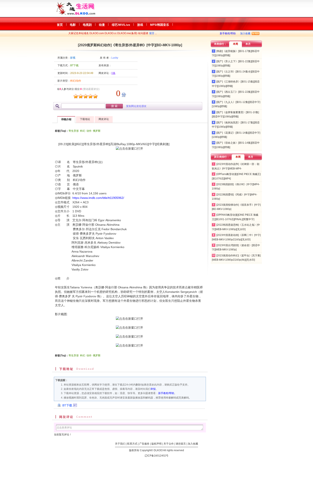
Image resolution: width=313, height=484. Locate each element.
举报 (153, 388)
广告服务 (144, 443)
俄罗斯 (97, 130)
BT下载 (67, 405)
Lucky (114, 57)
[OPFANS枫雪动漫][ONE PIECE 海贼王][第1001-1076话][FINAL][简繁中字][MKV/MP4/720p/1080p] (235, 219)
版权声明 (156, 443)
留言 (151, 33)
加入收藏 (245, 33)
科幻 (82, 130)
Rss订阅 (255, 33)
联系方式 (132, 443)
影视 (72, 57)
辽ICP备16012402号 (156, 455)
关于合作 (169, 443)
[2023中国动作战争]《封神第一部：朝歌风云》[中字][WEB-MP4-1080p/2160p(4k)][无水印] (235, 168)
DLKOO (158, 450)
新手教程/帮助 (228, 33)
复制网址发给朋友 (136, 106)
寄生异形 (74, 130)
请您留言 (181, 443)
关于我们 (120, 443)
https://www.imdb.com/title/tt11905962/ (98, 197)
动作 (89, 130)
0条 (113, 73)
